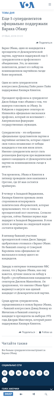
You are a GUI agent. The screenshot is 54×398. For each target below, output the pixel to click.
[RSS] (32, 373)
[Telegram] (33, 394)
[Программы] (21, 394)
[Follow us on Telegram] (5, 380)
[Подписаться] (46, 373)
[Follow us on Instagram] (25, 373)
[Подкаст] (39, 373)
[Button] (44, 43)
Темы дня (8, 13)
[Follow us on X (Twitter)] (11, 373)
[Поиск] (46, 394)
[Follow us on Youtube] (18, 373)
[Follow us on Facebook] (5, 373)
